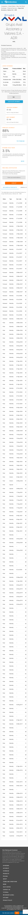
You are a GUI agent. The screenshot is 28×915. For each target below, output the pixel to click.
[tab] (10, 187)
